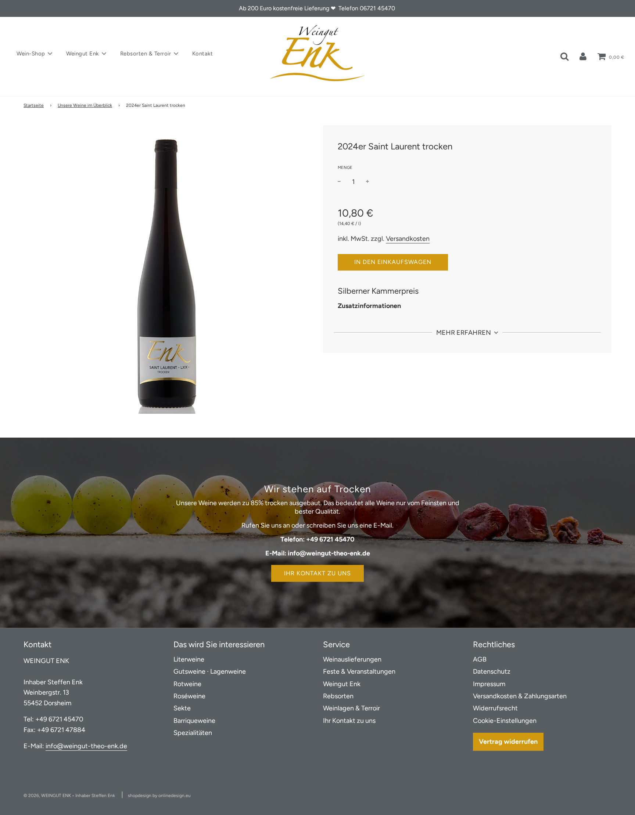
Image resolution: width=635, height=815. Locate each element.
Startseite (34, 105)
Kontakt (202, 53)
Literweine (188, 659)
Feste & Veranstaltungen (359, 671)
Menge (345, 167)
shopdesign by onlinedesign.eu (159, 795)
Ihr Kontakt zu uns (317, 573)
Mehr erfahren (464, 333)
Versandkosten (408, 238)
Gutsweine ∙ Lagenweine (209, 671)
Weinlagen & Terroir (351, 708)
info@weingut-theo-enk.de (86, 746)
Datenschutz (491, 671)
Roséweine (189, 696)
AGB (480, 659)
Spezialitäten (192, 733)
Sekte (182, 708)
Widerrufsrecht (495, 708)
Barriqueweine (194, 721)
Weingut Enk (341, 684)
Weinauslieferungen (352, 659)
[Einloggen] (583, 56)
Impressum (489, 684)
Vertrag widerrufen (508, 742)
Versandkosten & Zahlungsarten (520, 696)
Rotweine (187, 684)
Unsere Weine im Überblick (85, 105)
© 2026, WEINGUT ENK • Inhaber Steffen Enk (69, 795)
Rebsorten (338, 696)
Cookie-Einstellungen (505, 721)
